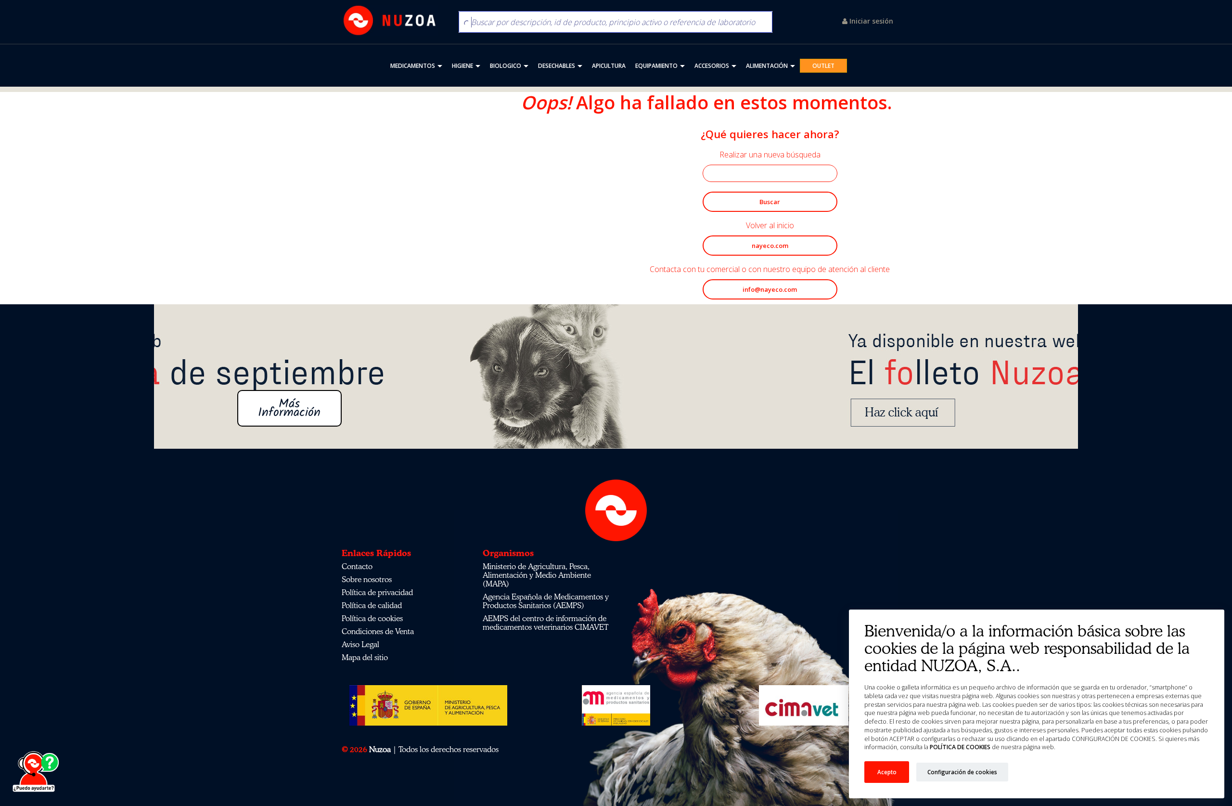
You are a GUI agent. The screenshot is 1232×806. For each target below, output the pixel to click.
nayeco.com (770, 245)
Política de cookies (372, 618)
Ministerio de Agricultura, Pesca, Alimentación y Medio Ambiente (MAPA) (537, 574)
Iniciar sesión (870, 21)
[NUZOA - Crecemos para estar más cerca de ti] (390, 20)
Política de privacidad (377, 592)
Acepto (887, 772)
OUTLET (823, 66)
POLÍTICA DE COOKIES (960, 747)
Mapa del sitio (365, 657)
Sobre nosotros (367, 579)
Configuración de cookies (962, 772)
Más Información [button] (616, 408)
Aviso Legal (360, 644)
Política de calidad (372, 605)
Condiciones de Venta (378, 631)
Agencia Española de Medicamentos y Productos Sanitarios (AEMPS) (546, 601)
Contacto (357, 566)
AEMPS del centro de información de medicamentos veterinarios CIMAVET (545, 622)
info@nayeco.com (770, 289)
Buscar (769, 201)
